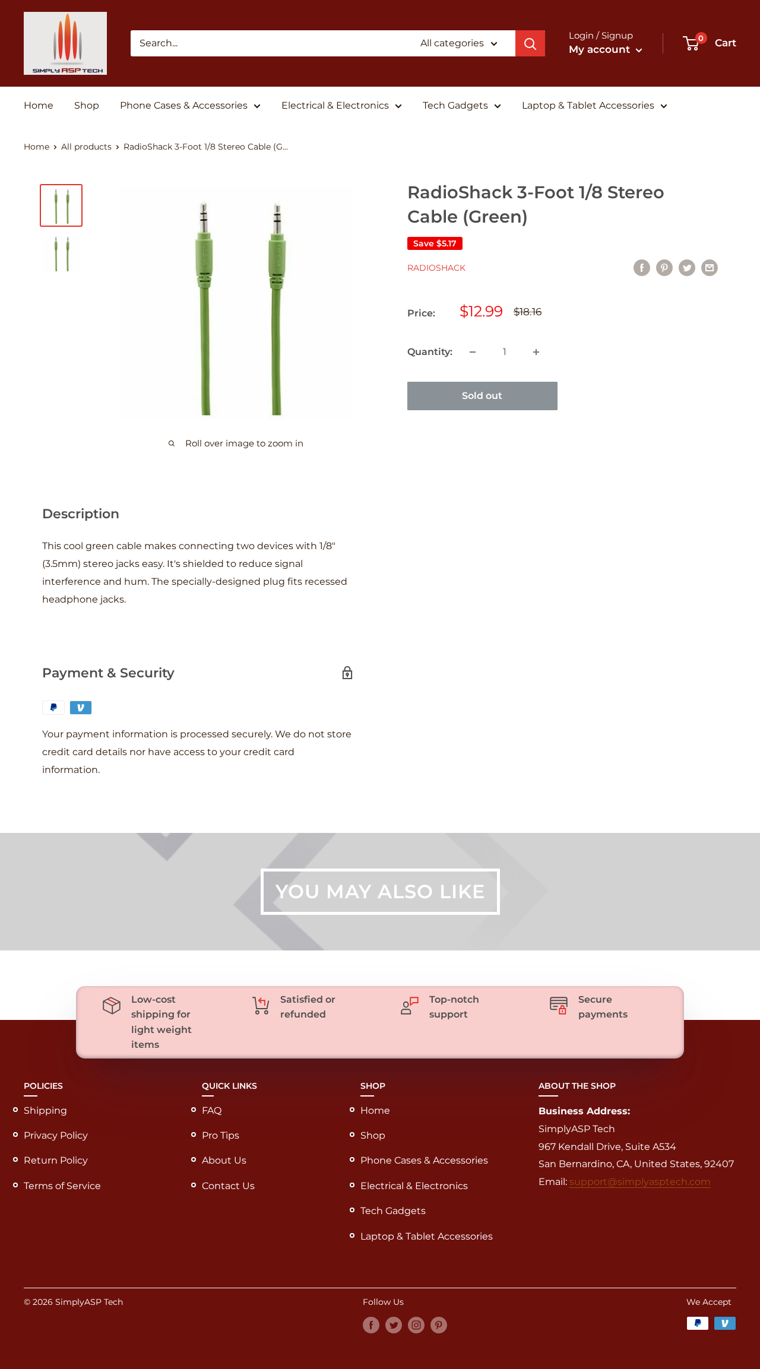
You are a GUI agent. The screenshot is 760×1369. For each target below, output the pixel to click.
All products (86, 146)
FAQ (211, 1110)
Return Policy (56, 1160)
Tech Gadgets (455, 105)
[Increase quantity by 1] (536, 352)
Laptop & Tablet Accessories (588, 105)
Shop (86, 105)
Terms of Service (62, 1185)
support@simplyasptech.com (640, 1181)
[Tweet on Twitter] (687, 267)
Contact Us (228, 1185)
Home (38, 105)
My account (601, 49)
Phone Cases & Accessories (184, 105)
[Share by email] (709, 267)
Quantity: (429, 351)
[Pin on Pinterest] (664, 267)
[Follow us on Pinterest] (438, 1324)
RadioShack (436, 268)
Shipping (45, 1110)
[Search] (530, 43)
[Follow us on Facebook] (371, 1324)
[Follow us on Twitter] (393, 1324)
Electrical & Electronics (335, 105)
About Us (224, 1160)
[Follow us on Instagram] (416, 1324)
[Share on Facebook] (642, 267)
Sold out (482, 395)
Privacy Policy (56, 1135)
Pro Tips (220, 1135)
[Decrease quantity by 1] (472, 352)
